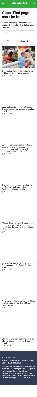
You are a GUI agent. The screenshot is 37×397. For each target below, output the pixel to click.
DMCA (10, 363)
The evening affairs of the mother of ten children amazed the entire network (17, 72)
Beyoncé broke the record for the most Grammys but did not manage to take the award (18, 109)
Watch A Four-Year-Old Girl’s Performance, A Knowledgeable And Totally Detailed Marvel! (18, 265)
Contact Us (17, 363)
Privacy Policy (7, 360)
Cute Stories (18, 3)
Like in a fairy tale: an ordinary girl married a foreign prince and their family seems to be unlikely (18, 341)
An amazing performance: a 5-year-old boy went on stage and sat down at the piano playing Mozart (18, 303)
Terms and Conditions (20, 360)
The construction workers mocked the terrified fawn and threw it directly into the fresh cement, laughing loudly (18, 187)
